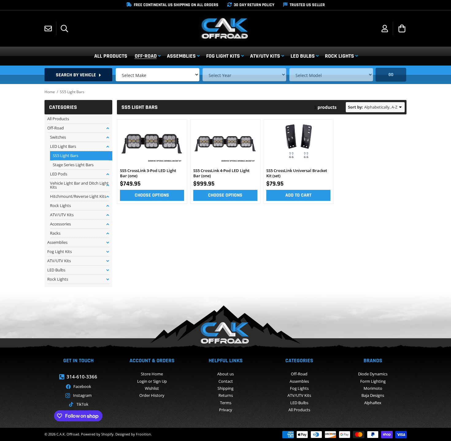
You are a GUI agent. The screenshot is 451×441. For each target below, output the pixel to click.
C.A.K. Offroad (67, 434)
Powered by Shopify (97, 434)
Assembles (299, 381)
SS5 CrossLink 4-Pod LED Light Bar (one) (221, 173)
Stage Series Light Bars (73, 164)
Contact (225, 381)
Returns (225, 395)
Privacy (225, 409)
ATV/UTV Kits (299, 395)
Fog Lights (299, 388)
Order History (151, 395)
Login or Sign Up (152, 381)
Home (49, 92)
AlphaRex (372, 402)
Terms (225, 402)
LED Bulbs (299, 402)
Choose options (152, 195)
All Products (299, 409)
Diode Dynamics (372, 374)
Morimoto (373, 388)
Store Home (152, 374)
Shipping (225, 388)
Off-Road (299, 374)
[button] (64, 28)
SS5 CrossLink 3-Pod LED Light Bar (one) (148, 173)
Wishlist (152, 388)
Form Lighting (373, 381)
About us (225, 374)
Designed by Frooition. (133, 434)
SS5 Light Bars (65, 155)
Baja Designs (372, 395)
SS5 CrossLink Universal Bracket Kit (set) (296, 173)
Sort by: (355, 107)
